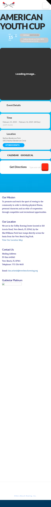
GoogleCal (27, 155)
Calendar (13, 155)
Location (11, 134)
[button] (45, 6)
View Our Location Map (12, 240)
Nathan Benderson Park (12, 138)
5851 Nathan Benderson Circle (14, 141)
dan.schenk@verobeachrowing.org (23, 271)
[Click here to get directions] (45, 166)
